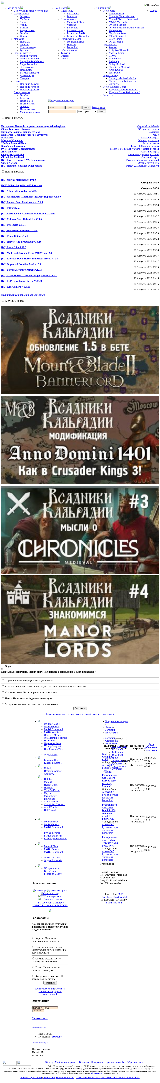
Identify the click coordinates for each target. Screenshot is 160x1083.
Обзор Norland (9, 163)
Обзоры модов (52, 868)
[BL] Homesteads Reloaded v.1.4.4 (19, 230)
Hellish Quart (50, 784)
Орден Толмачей (53, 860)
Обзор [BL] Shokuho (12, 154)
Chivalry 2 (114, 84)
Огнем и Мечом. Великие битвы (126, 27)
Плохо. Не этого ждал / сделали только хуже (28, 698)
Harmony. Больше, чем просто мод (20, 132)
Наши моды (67, 10)
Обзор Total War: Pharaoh (15, 129)
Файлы (24, 24)
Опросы (24, 106)
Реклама (24, 98)
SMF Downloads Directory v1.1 (114, 895)
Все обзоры (50, 871)
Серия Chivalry (110, 75)
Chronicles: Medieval (119, 67)
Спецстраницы (22, 92)
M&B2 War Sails (52, 732)
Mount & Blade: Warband (122, 16)
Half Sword (114, 72)
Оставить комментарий (79, 714)
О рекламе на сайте (115, 1062)
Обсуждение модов (71, 39)
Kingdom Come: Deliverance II (124, 92)
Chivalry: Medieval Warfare (122, 78)
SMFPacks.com (114, 902)
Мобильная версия (30, 112)
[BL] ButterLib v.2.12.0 (13, 247)
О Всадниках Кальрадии (90, 1062)
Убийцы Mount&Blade (13, 143)
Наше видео (26, 100)
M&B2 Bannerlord (29, 58)
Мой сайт (19, 39)
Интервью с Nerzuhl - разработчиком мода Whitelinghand (33, 126)
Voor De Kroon (116, 53)
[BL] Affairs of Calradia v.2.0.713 (19, 191)
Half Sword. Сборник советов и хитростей (24, 134)
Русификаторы (75, 30)
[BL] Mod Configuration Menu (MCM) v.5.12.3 (26, 253)
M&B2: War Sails (118, 22)
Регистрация (98, 107)
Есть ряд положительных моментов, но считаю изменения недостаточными (45, 686)
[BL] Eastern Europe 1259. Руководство (23, 160)
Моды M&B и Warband (32, 61)
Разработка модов (29, 72)
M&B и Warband (28, 55)
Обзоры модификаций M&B (143, 154)
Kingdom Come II (53, 762)
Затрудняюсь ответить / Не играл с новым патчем (31, 704)
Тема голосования (55, 714)
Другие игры (27, 75)
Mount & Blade (116, 13)
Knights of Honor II (119, 50)
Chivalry (48, 768)
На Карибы (50, 740)
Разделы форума (22, 53)
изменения (152, 750)
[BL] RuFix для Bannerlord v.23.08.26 (21, 281)
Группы (24, 50)
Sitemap (49, 1062)
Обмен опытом (69, 50)
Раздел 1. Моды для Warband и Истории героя (134, 148)
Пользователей (38, 1028)
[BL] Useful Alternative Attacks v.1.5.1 (21, 270)
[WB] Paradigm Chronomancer (18, 148)
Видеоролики (27, 30)
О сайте (24, 33)
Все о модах (61, 8)
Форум (23, 36)
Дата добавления (151, 745)
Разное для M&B (76, 33)
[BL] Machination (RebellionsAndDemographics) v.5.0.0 (31, 196)
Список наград (28, 47)
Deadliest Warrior (52, 771)
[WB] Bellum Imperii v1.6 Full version (21, 185)
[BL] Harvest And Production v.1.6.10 (21, 241)
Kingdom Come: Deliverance (123, 89)
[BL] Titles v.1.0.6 (10, 208)
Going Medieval (117, 64)
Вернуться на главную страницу (31, 10)
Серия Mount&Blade (148, 126)
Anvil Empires (116, 69)
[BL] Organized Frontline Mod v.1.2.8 (21, 264)
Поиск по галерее (29, 86)
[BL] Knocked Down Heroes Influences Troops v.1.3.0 (29, 258)
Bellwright (114, 61)
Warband (71, 24)
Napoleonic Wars (117, 33)
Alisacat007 (108, 765)
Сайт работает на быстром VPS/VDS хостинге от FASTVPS (50, 904)
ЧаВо (23, 22)
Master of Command (12, 140)
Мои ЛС (24, 44)
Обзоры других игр (148, 129)
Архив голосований (104, 714)
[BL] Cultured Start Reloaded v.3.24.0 (21, 219)
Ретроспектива (151, 143)
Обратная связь (135, 1062)
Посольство (26, 69)
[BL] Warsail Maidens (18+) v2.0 (18, 179)
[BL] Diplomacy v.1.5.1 (13, 224)
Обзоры (65, 55)
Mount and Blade (75, 22)
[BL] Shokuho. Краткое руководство (21, 165)
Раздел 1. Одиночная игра (145, 146)
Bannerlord (72, 27)
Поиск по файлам (29, 89)
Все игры (108, 95)
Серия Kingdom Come (114, 86)
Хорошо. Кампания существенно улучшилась (29, 680)
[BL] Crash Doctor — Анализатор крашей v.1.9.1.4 (29, 275)
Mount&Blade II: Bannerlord (123, 19)
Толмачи (65, 53)
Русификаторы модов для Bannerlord (110, 797)
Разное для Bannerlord (78, 36)
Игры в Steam (27, 103)
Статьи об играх (150, 137)
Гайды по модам (53, 873)
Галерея (24, 27)
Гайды (64, 58)
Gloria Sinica (115, 39)
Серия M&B (109, 10)
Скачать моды (68, 19)
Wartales (113, 47)
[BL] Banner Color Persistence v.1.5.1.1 (22, 202)
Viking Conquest (117, 36)
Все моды (72, 16)
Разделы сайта (21, 13)
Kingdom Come (52, 760)
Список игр (102, 8)
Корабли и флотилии (13, 146)
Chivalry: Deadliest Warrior (122, 81)
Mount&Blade (51, 821)
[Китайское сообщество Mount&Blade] (24, 1064)
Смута (112, 55)
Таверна (24, 78)
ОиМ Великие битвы (55, 737)
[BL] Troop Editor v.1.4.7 (14, 236)
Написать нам (27, 109)
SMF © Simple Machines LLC (58, 1077)
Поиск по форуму (29, 84)
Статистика (40, 1018)
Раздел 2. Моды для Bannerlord (142, 160)
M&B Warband (51, 726)
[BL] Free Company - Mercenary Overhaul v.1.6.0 (28, 213)
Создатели (153, 132)
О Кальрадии (116, 41)
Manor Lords (115, 58)
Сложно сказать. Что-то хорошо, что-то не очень (31, 692)
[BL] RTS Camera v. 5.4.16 (15, 286)
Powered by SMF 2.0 (31, 1077)
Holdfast (48, 779)
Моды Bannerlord (29, 64)
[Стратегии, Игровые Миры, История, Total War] (10, 1064)
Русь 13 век (73, 13)
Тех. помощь (26, 67)
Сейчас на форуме (40, 1043)
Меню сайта (14, 8)
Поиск (17, 81)
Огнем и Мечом (117, 24)
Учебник (24, 19)
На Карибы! (115, 30)
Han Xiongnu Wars (53, 749)
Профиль (25, 41)
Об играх (25, 16)
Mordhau (48, 782)
